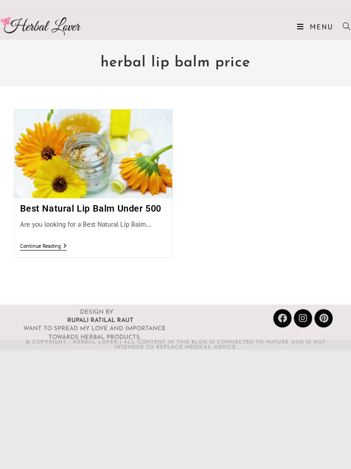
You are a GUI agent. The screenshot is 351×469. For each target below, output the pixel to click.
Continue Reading (43, 246)
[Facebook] (282, 318)
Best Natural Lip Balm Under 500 (91, 208)
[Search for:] (343, 26)
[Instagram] (303, 318)
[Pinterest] (323, 318)
